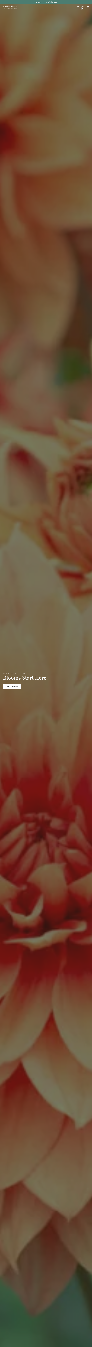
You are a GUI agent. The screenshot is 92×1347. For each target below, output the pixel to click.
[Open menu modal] (87, 7)
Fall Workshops (51, 1)
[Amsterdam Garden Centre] (10, 7)
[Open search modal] (78, 7)
